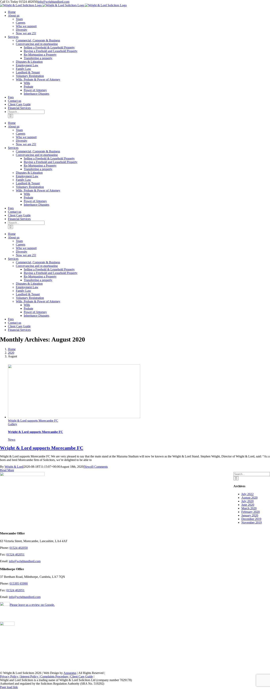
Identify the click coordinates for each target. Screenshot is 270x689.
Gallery (12, 424)
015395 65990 (18, 583)
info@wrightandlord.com (53, 1)
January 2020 (249, 515)
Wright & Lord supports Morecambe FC (33, 420)
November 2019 (251, 522)
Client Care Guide (81, 676)
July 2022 (247, 494)
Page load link (9, 687)
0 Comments (100, 466)
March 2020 (249, 508)
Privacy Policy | (10, 676)
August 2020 (249, 497)
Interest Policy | (30, 676)
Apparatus (69, 673)
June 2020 (247, 504)
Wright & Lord (14, 466)
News (11, 439)
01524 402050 (18, 547)
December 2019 (251, 519)
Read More (7, 470)
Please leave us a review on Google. (32, 604)
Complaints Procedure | (55, 676)
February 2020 (250, 511)
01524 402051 (15, 554)
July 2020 (247, 501)
